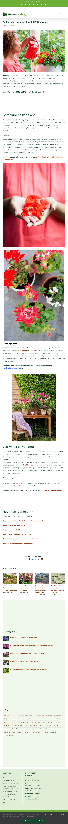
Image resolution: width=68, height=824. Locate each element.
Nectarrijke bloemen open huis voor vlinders (26, 588)
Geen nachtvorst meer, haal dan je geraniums (20, 539)
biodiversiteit (29, 715)
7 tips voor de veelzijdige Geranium (16, 530)
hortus (58, 722)
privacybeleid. (55, 814)
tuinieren (7, 732)
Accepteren (28, 820)
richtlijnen (29, 793)
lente (41, 725)
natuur (56, 725)
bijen (21, 715)
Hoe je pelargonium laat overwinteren (17, 534)
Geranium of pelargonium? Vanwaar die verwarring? (23, 521)
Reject (41, 820)
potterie (19, 483)
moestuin (48, 725)
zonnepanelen (8, 735)
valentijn (26, 732)
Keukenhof (33, 725)
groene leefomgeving (39, 722)
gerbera (21, 722)
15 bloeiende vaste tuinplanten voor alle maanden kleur (31, 645)
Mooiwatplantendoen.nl (12, 368)
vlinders (45, 732)
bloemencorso (58, 715)
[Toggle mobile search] (61, 14)
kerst (26, 725)
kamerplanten (17, 725)
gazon (6, 722)
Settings (62, 814)
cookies (47, 814)
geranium (14, 722)
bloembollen (40, 715)
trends (48, 729)
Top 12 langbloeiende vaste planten (23, 637)
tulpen (19, 732)
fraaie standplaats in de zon (26, 350)
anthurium (7, 715)
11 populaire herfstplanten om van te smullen (27, 661)
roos (30, 729)
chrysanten (21, 719)
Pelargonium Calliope (53, 490)
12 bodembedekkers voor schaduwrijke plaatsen (28, 669)
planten (24, 729)
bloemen (49, 715)
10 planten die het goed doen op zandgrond (27, 653)
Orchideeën (16, 729)
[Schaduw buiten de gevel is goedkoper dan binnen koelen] (42, 574)
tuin (54, 729)
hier (4, 802)
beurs (15, 715)
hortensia (51, 722)
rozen (36, 729)
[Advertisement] (34, 103)
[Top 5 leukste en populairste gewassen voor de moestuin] (58, 574)
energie (56, 719)
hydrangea (7, 725)
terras (42, 729)
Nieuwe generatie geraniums (14, 525)
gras (27, 722)
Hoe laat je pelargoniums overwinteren (18, 543)
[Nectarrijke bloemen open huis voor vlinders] (26, 574)
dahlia (29, 719)
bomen (13, 719)
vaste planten (36, 732)
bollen (6, 719)
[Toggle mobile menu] (64, 14)
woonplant (53, 732)
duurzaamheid (46, 719)
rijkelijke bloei (27, 465)
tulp (13, 732)
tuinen (60, 729)
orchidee (7, 729)
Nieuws (12, 25)
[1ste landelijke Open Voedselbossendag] (10, 574)
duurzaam (36, 719)
